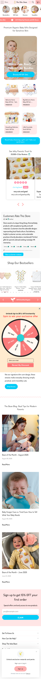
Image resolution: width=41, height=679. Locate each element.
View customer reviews (13, 254)
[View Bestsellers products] (6, 9)
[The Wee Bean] (20, 2)
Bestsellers (6, 15)
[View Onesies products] (25, 9)
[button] (18, 204)
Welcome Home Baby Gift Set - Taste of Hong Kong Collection (11, 103)
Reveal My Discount (20, 365)
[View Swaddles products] (34, 9)
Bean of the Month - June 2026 (14, 572)
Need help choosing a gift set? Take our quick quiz (20, 141)
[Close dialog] (39, 308)
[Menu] (1, 2)
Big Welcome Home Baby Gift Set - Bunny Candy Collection (29, 103)
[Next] (38, 300)
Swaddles (35, 15)
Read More (6, 464)
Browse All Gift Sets (20, 74)
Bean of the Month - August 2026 (15, 455)
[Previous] (3, 300)
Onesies (25, 15)
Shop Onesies (11, 387)
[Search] (33, 2)
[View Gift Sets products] (15, 9)
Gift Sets (15, 15)
